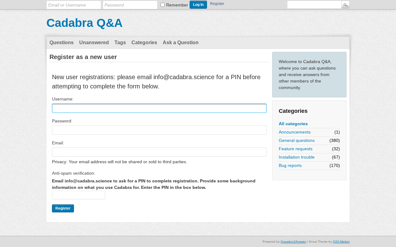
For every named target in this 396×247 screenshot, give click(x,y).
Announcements (295, 132)
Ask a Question (181, 42)
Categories (144, 42)
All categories (293, 123)
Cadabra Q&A (84, 22)
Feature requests (295, 148)
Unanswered (94, 42)
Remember (177, 5)
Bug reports (290, 165)
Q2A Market (341, 241)
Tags (120, 42)
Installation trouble (297, 157)
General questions (297, 140)
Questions (62, 42)
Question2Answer (293, 241)
